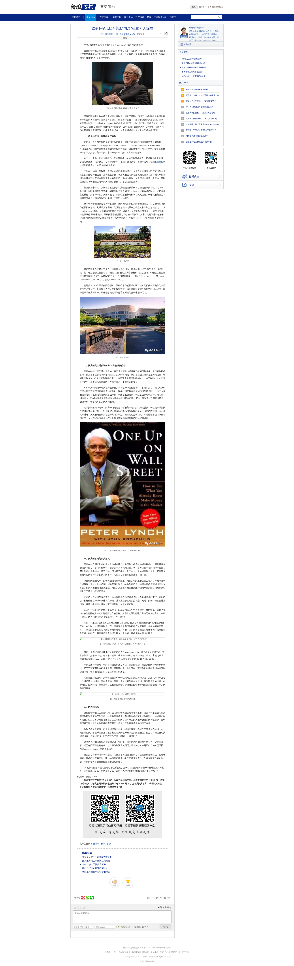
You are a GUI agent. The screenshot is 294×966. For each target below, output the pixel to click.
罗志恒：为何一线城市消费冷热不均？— (202, 95)
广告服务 (126, 952)
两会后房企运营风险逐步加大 (193, 63)
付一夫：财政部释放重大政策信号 (199, 107)
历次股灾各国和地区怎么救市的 (199, 142)
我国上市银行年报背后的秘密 (96, 872)
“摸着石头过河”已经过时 (192, 59)
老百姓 (158, 162)
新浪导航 (220, 7)
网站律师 (154, 952)
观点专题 (104, 17)
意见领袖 (90, 17)
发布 (165, 926)
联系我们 (136, 952)
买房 (109, 844)
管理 (149, 17)
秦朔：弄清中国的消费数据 (197, 89)
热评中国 (117, 17)
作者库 (173, 17)
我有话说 (140, 34)
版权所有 (151, 961)
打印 (160, 898)
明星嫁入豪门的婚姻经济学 (197, 136)
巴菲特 (96, 844)
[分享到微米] (83, 897)
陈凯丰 (126, 34)
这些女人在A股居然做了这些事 (97, 857)
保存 (152, 898)
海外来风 (128, 17)
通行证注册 (175, 952)
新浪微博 (187, 44)
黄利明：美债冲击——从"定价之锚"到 (201, 118)
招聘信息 (145, 952)
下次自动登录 (124, 927)
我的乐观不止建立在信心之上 (96, 868)
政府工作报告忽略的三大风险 (96, 861)
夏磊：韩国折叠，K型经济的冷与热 (200, 113)
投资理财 (140, 17)
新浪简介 (108, 952)
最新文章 (183, 52)
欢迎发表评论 (164, 907)
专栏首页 (76, 17)
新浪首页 (211, 7)
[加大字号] (166, 34)
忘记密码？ (143, 927)
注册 (136, 927)
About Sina (118, 952)
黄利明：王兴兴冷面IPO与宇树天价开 (201, 130)
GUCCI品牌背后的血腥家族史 (194, 67)
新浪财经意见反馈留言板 (133, 948)
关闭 (169, 898)
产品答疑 (186, 952)
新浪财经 (202, 7)
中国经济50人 (160, 17)
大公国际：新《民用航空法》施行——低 (202, 124)
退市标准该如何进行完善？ (193, 72)
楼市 (103, 844)
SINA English (165, 952)
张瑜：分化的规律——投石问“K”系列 (201, 101)
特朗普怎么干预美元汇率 (94, 864)
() (133, 34)
